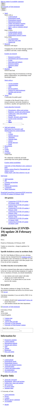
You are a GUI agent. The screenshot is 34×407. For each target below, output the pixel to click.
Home (2, 192)
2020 (23, 192)
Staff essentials (9, 179)
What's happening (10, 189)
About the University (11, 379)
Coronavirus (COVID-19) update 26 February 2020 (16, 193)
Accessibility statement (17, 1)
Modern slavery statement (12, 399)
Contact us (8, 320)
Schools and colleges (11, 345)
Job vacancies (9, 385)
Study (6, 13)
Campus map (8, 318)
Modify (7, 404)
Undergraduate (9, 360)
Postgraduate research (11, 363)
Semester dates (9, 388)
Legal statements (9, 394)
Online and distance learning (13, 365)
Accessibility (8, 401)
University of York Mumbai (13, 323)
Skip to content (5, 1)
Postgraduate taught (10, 361)
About (6, 95)
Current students (9, 341)
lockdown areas (26, 257)
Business (7, 69)
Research (7, 44)
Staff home (4, 176)
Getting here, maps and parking (14, 383)
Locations (7, 153)
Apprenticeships (9, 366)
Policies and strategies (11, 186)
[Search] (23, 124)
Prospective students (11, 340)
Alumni (7, 151)
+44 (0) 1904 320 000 (11, 321)
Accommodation (9, 370)
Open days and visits (11, 371)
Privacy (7, 396)
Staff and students (10, 127)
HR (6, 180)
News (6, 147)
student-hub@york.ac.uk (25, 300)
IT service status (9, 386)
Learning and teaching (11, 182)
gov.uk (6, 292)
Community (8, 187)
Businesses (8, 350)
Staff (6, 346)
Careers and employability (12, 368)
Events (7, 149)
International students (11, 343)
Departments (8, 146)
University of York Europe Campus (15, 325)
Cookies (7, 398)
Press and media (9, 352)
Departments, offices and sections (14, 381)
